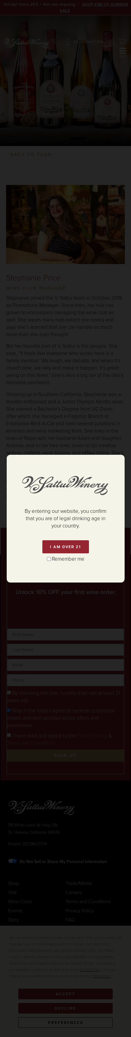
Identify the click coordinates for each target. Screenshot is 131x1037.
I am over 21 (65, 547)
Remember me (68, 559)
